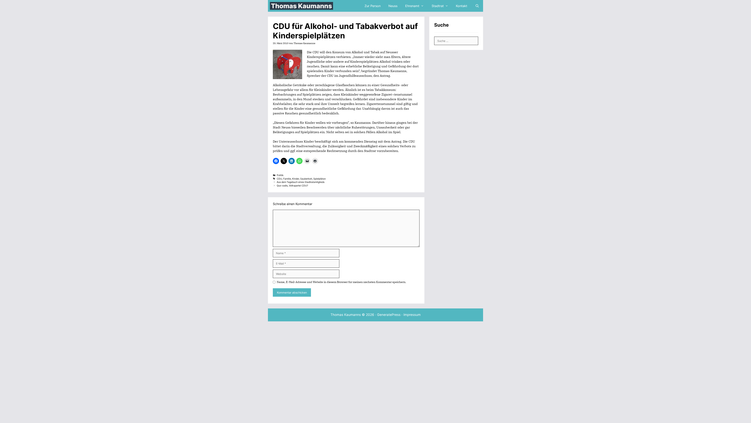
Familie (287, 178)
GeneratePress (389, 315)
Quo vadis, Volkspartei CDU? (292, 185)
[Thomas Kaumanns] (302, 6)
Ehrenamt (412, 6)
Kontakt (461, 6)
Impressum (412, 315)
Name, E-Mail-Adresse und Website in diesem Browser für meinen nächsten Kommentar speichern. (341, 282)
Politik (280, 175)
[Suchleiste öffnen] (477, 6)
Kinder (295, 178)
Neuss (392, 6)
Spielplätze (319, 178)
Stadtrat (438, 6)
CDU (279, 178)
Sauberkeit (306, 178)
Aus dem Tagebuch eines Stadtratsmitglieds (300, 182)
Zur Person (373, 6)
